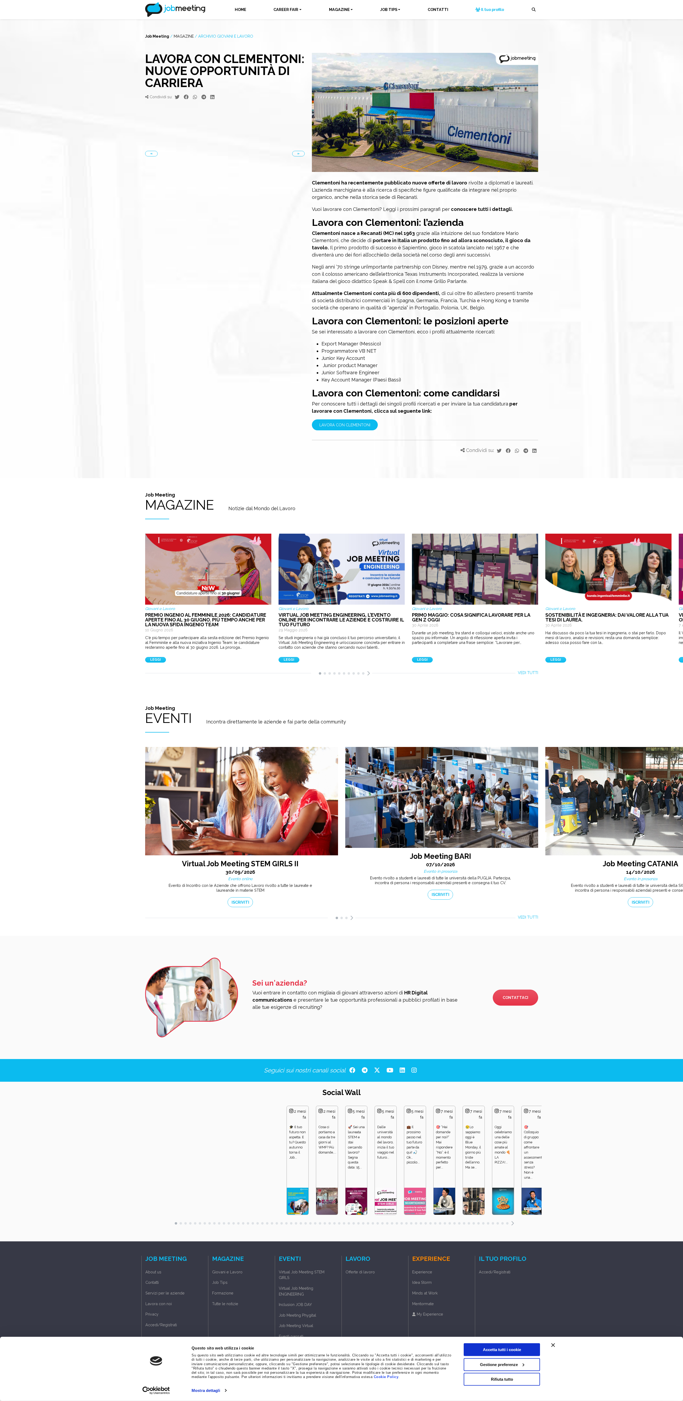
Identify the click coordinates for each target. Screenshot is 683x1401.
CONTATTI (438, 9)
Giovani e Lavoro (227, 1272)
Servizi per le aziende (165, 1293)
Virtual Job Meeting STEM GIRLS (301, 1275)
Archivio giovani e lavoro (225, 36)
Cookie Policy (386, 1377)
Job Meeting (157, 36)
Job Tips (220, 1282)
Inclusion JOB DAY (295, 1304)
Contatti (152, 1282)
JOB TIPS (388, 9)
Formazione (222, 1293)
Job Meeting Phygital (297, 1315)
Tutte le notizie (225, 1303)
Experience (422, 1272)
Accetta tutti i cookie (502, 1349)
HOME (240, 9)
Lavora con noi (158, 1303)
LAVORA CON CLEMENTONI (344, 425)
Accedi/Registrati (161, 1325)
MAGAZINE (339, 9)
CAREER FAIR (285, 9)
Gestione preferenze (499, 1364)
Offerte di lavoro (360, 1272)
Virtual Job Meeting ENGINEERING (296, 1291)
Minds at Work (425, 1293)
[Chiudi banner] (553, 1345)
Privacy (151, 1314)
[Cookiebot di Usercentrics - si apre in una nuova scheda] (156, 1391)
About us (153, 1272)
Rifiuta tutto (502, 1379)
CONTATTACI (515, 997)
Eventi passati (291, 1336)
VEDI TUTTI (528, 672)
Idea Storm (422, 1282)
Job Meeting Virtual (296, 1325)
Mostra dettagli (206, 1390)
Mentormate (423, 1303)
